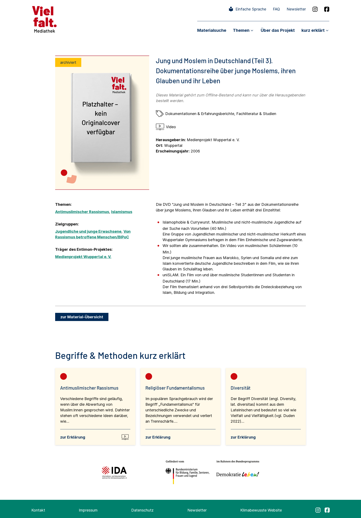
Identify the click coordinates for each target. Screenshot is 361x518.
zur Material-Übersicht (81, 317)
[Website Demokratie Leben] (236, 472)
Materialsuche (211, 30)
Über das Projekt (278, 30)
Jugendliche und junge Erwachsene (88, 231)
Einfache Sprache (250, 9)
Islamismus (121, 212)
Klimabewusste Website (261, 510)
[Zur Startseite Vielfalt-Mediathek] (44, 19)
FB (326, 9)
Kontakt (38, 510)
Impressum (88, 510)
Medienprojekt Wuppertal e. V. (83, 257)
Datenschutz (142, 510)
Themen (241, 30)
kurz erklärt (313, 30)
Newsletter (296, 9)
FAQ (276, 9)
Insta (315, 9)
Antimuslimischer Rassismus (82, 212)
